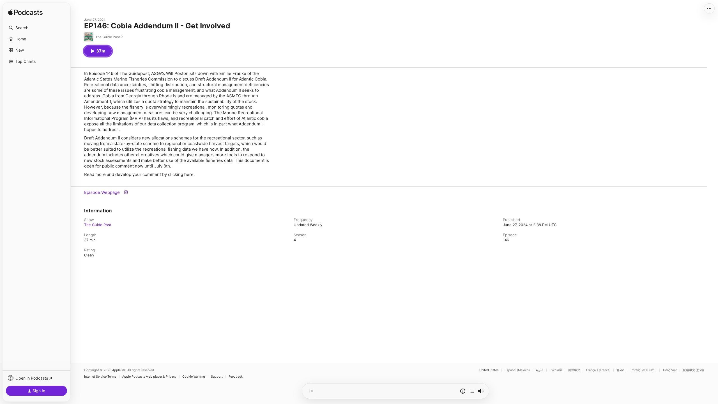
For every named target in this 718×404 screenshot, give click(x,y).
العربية (540, 370)
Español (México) (517, 370)
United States (489, 370)
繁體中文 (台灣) (693, 370)
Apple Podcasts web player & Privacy (149, 376)
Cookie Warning (193, 376)
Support (217, 376)
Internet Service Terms (100, 376)
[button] (36, 28)
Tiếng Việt (669, 370)
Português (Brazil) (644, 370)
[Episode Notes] (462, 391)
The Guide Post (97, 224)
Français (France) (598, 370)
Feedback (236, 376)
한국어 (620, 370)
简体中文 (574, 370)
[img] (25, 12)
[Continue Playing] (472, 391)
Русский (555, 370)
